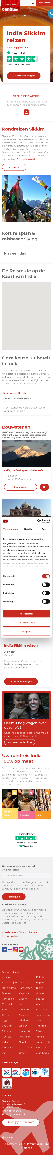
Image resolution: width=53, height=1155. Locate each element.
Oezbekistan (26, 1047)
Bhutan (6, 993)
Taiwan (40, 1020)
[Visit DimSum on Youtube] (9, 1137)
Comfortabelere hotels (17, 398)
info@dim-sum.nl (14, 1114)
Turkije (40, 1036)
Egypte (6, 1020)
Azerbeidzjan (9, 982)
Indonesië (7, 1047)
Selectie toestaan (26, 623)
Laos (21, 1004)
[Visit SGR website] (7, 1071)
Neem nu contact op (19, 742)
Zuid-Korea (42, 1053)
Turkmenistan (43, 1042)
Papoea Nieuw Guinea (40, 988)
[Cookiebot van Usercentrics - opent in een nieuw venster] (38, 521)
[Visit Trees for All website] (44, 1071)
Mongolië (24, 1031)
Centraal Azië (7, 1007)
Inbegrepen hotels (14, 393)
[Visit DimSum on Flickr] (12, 1137)
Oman (22, 1053)
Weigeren (26, 631)
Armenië (7, 977)
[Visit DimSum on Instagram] (6, 1137)
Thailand (41, 1026)
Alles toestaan (26, 614)
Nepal (22, 1042)
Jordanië (24, 982)
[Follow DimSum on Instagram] (16, 949)
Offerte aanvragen (24, 75)
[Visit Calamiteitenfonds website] (35, 1071)
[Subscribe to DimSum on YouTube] (21, 949)
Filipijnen (7, 1031)
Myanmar (24, 1036)
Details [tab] (28, 529)
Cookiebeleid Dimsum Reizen (19, 932)
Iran (4, 1053)
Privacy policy (10, 936)
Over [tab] (44, 529)
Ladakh (23, 999)
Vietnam (41, 1047)
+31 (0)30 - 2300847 (22, 1122)
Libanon (24, 1009)
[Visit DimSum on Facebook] (5, 949)
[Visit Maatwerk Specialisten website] (7, 1082)
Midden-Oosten (24, 1023)
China (5, 1015)
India (5, 1042)
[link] (10, 804)
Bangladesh (9, 988)
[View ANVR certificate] (26, 1071)
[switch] (46, 585)
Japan (22, 977)
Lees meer (14, 167)
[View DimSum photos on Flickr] (10, 949)
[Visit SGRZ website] (16, 1071)
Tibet (39, 1031)
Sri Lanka (41, 1009)
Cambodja (8, 999)
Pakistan (41, 977)
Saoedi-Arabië (40, 1002)
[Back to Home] (10, 6)
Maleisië (23, 1015)
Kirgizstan (25, 993)
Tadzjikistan (43, 1015)
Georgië (6, 1036)
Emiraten (7, 1026)
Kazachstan (25, 988)
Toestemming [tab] (10, 529)
